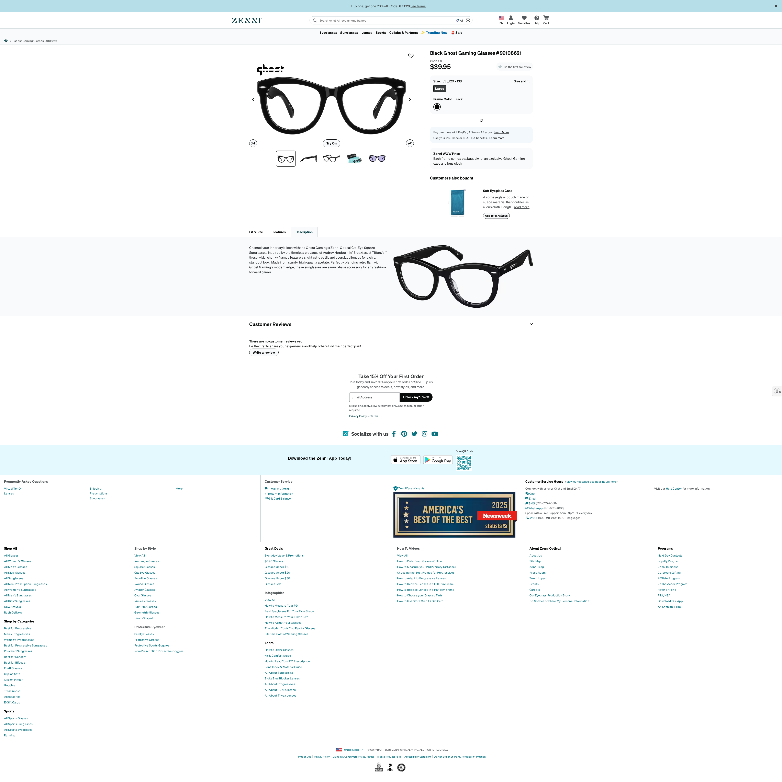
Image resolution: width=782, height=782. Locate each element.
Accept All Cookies (616, 774)
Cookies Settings (584, 774)
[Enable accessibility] (777, 391)
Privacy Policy (271, 777)
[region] (391, 774)
